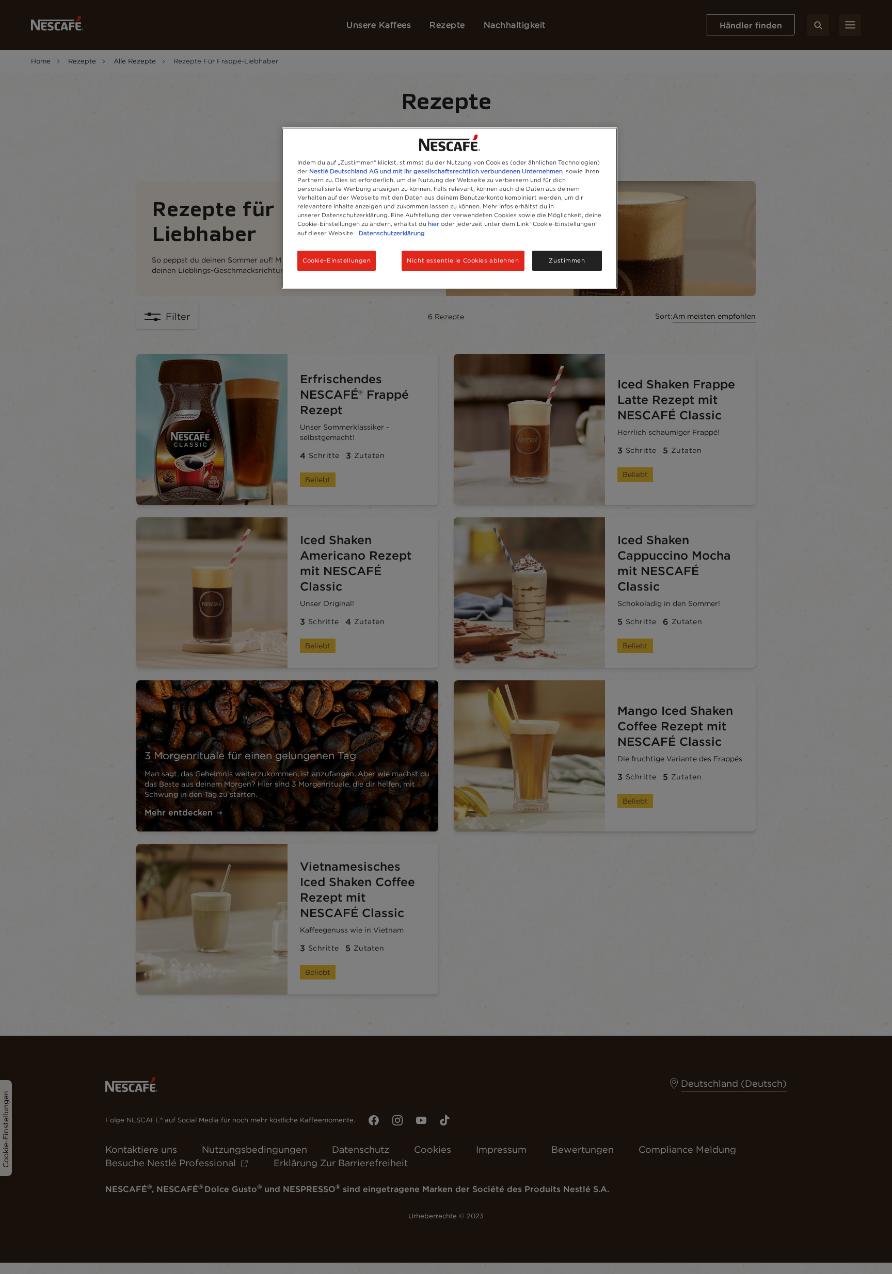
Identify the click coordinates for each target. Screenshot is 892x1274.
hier (433, 223)
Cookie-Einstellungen (336, 260)
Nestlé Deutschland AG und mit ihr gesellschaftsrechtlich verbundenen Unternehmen (436, 171)
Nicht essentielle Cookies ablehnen (463, 260)
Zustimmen (567, 260)
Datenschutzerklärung (392, 233)
